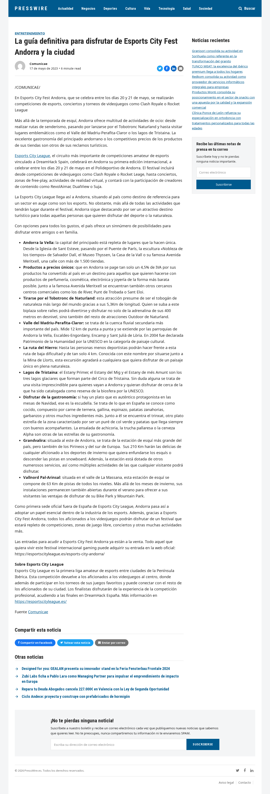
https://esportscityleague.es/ (41, 601)
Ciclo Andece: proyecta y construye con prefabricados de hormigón (76, 696)
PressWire (31, 8)
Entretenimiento (30, 33)
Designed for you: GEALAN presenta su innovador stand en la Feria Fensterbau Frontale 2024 (96, 668)
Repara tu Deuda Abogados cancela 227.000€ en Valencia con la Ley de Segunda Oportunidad (95, 689)
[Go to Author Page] (20, 66)
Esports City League (32, 155)
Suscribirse (224, 184)
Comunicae (38, 64)
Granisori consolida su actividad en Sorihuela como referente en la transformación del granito (217, 56)
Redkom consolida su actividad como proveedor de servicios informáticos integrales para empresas (219, 81)
